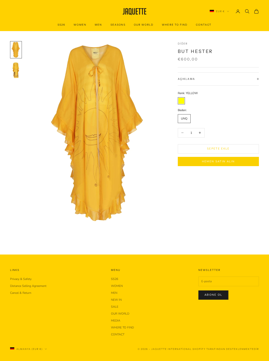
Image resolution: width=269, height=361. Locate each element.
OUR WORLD (143, 24)
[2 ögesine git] (16, 70)
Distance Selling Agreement (28, 286)
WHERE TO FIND (174, 24)
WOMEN (117, 286)
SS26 (61, 24)
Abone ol (213, 295)
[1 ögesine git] (16, 49)
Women (80, 24)
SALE (114, 307)
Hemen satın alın (218, 161)
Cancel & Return (20, 293)
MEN (114, 293)
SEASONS (118, 24)
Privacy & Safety (21, 279)
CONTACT (203, 24)
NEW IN (116, 300)
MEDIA (115, 321)
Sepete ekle (218, 149)
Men (98, 24)
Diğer (183, 43)
